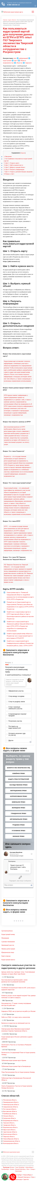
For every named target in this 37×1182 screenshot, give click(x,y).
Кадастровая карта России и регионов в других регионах (16, 1038)
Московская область (10, 1100)
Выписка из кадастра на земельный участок (15, 1023)
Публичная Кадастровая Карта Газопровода (16, 1066)
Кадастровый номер (8, 934)
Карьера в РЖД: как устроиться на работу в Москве (18, 1011)
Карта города (5, 956)
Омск (28, 1169)
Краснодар (18, 1171)
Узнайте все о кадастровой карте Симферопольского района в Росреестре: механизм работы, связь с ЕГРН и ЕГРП (20, 643)
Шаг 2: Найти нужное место (13, 165)
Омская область (8, 1116)
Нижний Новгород (20, 1169)
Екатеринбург (5, 1169)
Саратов (26, 1179)
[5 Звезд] (23, 921)
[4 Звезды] (21, 921)
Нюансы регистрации (8, 949)
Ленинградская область (10, 1102)
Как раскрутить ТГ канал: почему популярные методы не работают (16, 1004)
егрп (15, 58)
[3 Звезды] (18, 921)
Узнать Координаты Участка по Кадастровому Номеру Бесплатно (16, 1087)
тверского (28, 63)
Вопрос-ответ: (9, 174)
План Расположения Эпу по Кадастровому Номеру (18, 1072)
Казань (12, 1169)
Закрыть (23, 153)
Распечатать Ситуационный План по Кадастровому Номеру (18, 1053)
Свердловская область (10, 1107)
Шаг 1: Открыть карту (11, 163)
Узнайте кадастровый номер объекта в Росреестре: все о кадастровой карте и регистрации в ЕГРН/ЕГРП (20, 636)
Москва (12, 1167)
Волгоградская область (10, 1143)
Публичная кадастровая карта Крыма (13, 1060)
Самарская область (9, 1125)
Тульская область (8, 1123)
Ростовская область (9, 1109)
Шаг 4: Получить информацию (14, 169)
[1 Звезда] (14, 921)
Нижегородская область (11, 1104)
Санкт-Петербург (19, 1167)
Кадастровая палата (8, 960)
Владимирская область (10, 1120)
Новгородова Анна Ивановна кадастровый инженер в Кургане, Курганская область (15, 1030)
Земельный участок (7, 945)
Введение (8, 156)
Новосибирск (29, 1167)
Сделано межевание (8, 942)
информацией (23, 58)
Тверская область (9, 1136)
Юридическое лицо (7, 952)
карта (16, 60)
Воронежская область (10, 1127)
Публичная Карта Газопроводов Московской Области (16, 1079)
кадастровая (7, 60)
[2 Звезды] (16, 921)
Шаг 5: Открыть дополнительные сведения (18, 172)
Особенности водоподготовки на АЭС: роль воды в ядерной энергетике (18, 989)
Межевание (5, 938)
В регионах (6, 1167)
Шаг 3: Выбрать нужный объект (14, 167)
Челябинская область (10, 1114)
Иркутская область (9, 1130)
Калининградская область (11, 1141)
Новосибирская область (11, 1139)
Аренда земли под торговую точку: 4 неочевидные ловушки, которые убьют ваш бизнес (18, 973)
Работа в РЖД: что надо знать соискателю (15, 1017)
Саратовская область (10, 1132)
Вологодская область (10, 1134)
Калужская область (9, 1118)
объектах (19, 63)
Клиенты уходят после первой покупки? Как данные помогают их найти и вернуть (18, 996)
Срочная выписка (7, 931)
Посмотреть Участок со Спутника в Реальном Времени (16, 1046)
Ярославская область (10, 1111)
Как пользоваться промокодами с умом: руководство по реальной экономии (14, 981)
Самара (32, 1169)
